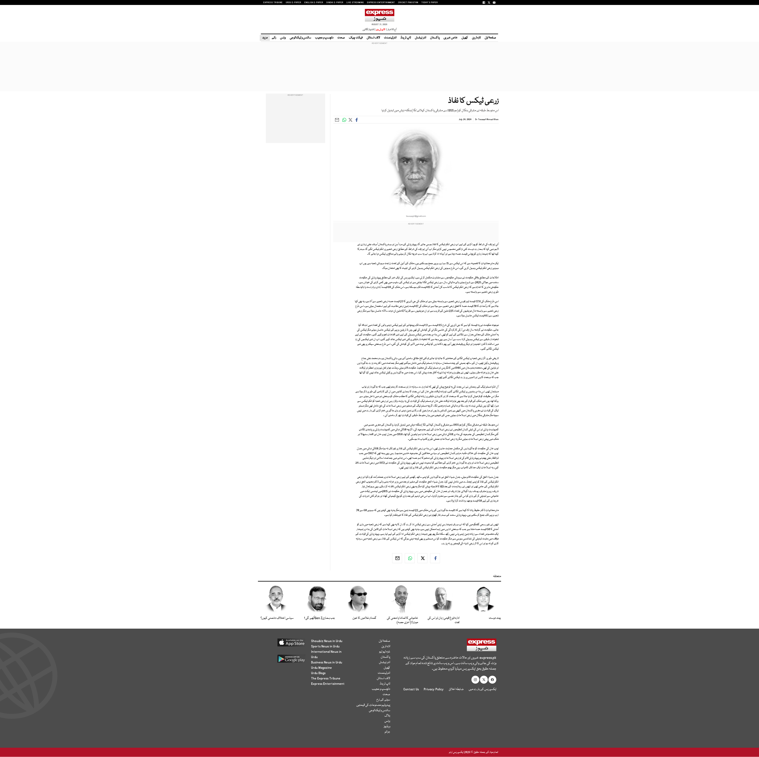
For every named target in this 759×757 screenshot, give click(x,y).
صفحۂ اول (490, 37)
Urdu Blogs (318, 673)
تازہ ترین (476, 37)
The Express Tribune (325, 678)
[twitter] (422, 558)
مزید (265, 37)
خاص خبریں (451, 37)
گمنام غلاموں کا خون (364, 618)
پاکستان (435, 37)
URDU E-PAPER (293, 2)
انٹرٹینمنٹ (390, 37)
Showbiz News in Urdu (326, 641)
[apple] (284, 644)
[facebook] (435, 558)
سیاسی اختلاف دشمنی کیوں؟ (277, 618)
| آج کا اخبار (391, 29)
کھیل (465, 37)
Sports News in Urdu (325, 646)
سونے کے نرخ (383, 699)
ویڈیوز (387, 726)
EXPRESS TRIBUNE (273, 2)
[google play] (284, 660)
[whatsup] (410, 558)
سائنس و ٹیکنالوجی (300, 37)
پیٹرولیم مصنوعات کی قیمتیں (373, 705)
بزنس (283, 37)
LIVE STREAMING (355, 2)
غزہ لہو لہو (384, 651)
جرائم (387, 732)
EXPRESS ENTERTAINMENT (381, 2)
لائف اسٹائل (373, 37)
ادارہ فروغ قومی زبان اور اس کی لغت (444, 620)
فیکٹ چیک (356, 37)
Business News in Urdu (326, 662)
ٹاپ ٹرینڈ (405, 37)
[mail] (397, 558)
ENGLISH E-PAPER (313, 2)
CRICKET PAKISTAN (408, 2)
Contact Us (411, 689)
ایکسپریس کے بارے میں (482, 689)
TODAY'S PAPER (429, 2)
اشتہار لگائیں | (369, 29)
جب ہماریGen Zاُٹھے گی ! (319, 618)
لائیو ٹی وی (380, 29)
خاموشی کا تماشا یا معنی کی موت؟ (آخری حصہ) (402, 620)
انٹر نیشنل (420, 37)
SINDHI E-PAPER (334, 2)
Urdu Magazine (321, 667)
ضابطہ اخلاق (456, 689)
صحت (341, 37)
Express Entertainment (328, 683)
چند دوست (495, 618)
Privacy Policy (434, 689)
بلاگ (387, 715)
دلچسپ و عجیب (324, 37)
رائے (274, 37)
